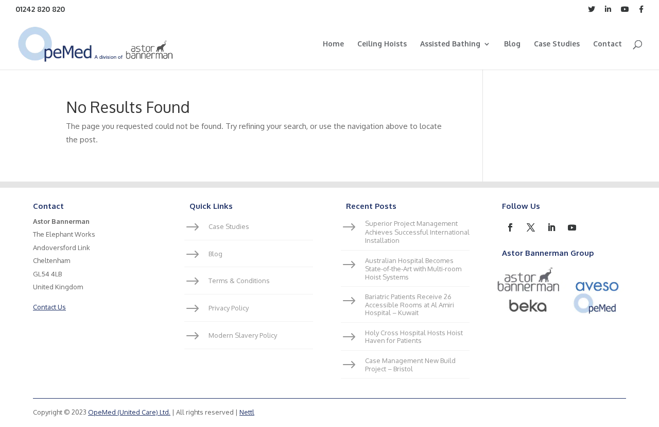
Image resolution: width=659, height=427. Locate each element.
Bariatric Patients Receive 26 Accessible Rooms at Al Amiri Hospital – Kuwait (409, 304)
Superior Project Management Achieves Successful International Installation (417, 232)
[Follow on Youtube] (572, 227)
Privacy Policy (229, 308)
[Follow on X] (531, 227)
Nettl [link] (246, 412)
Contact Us (49, 307)
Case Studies (557, 44)
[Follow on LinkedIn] (551, 227)
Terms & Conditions (239, 280)
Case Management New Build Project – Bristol (410, 364)
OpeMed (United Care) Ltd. (129, 412)
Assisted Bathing (450, 44)
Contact (607, 44)
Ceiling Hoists (382, 44)
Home (333, 44)
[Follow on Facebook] (510, 227)
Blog (512, 44)
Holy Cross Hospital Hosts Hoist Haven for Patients (414, 337)
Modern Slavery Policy (243, 335)
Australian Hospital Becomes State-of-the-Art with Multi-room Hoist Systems (413, 268)
